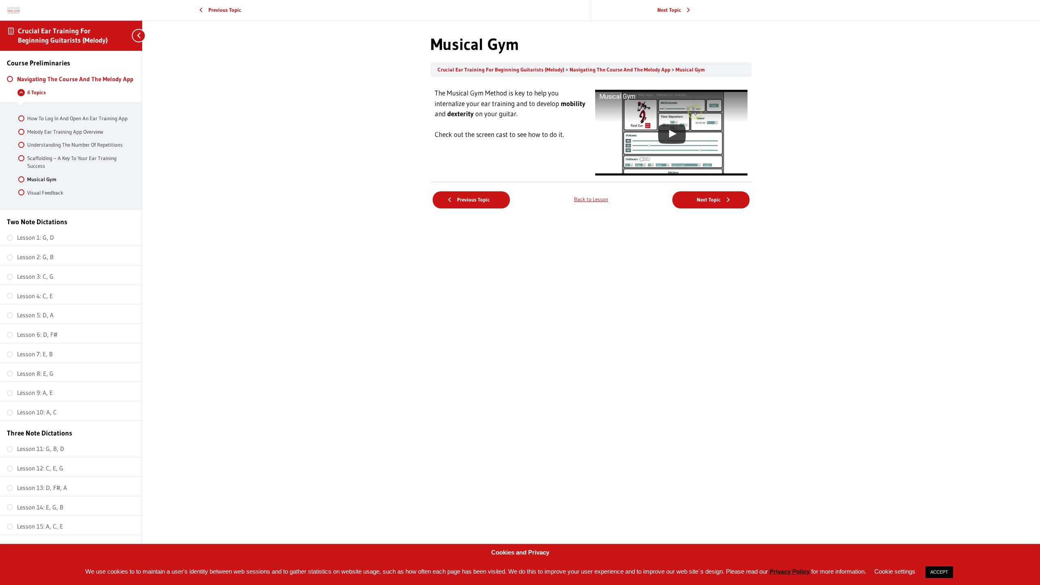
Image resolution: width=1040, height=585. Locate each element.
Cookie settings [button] (894, 571)
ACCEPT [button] (939, 572)
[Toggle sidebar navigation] (134, 35)
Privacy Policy (789, 571)
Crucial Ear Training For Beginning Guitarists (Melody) (63, 35)
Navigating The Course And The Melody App (621, 70)
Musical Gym (690, 70)
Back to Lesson (591, 199)
